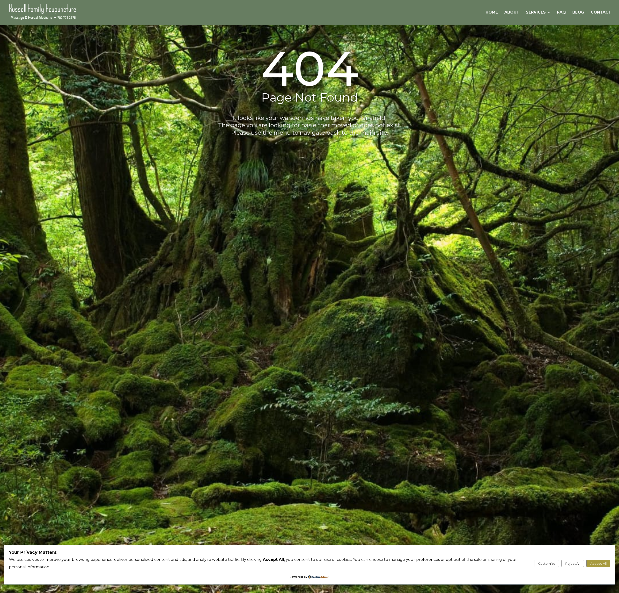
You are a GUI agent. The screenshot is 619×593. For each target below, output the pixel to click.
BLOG (578, 13)
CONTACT (601, 13)
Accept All (598, 563)
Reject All (572, 563)
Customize (546, 563)
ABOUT (511, 13)
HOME (492, 13)
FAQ (561, 13)
